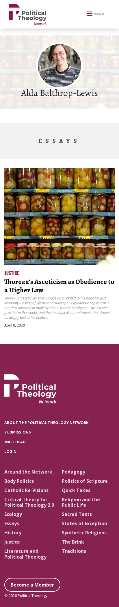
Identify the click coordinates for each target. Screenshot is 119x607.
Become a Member (32, 585)
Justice (11, 273)
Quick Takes (76, 490)
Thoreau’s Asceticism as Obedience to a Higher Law (59, 286)
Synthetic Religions (84, 532)
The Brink (73, 542)
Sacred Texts (77, 514)
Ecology (13, 514)
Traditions (74, 551)
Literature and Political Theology (25, 554)
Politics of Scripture (85, 481)
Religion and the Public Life (81, 502)
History (12, 532)
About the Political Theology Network (46, 422)
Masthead (15, 441)
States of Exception (84, 523)
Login (10, 451)
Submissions (17, 432)
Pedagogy (73, 472)
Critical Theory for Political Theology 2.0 (29, 502)
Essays (11, 523)
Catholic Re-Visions (26, 490)
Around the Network (28, 472)
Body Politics (19, 481)
